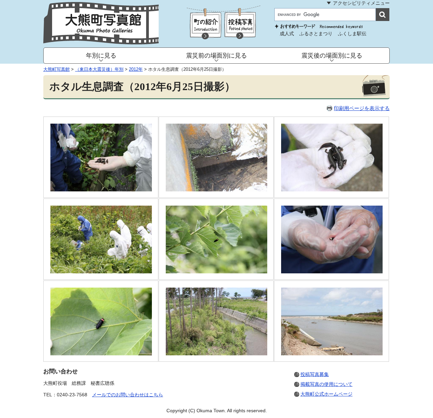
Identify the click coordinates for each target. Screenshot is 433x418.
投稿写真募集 (314, 374)
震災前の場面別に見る (216, 55)
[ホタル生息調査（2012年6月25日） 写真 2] (216, 189)
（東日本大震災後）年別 (99, 69)
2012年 (136, 69)
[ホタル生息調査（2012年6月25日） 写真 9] (332, 353)
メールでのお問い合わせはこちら (127, 394)
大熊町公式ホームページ (326, 394)
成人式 (287, 33)
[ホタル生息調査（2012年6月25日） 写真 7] (101, 353)
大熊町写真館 (56, 69)
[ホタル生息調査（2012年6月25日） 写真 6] (332, 271)
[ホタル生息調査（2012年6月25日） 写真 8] (216, 353)
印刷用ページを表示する (362, 108)
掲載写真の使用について (326, 384)
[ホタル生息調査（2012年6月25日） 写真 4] (101, 271)
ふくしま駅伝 (352, 33)
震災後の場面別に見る (331, 55)
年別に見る (101, 55)
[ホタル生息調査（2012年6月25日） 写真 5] (216, 271)
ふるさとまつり (316, 33)
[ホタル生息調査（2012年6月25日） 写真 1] (101, 189)
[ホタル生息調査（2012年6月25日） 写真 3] (332, 189)
